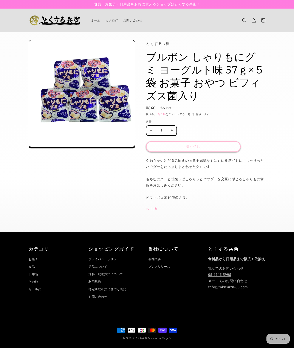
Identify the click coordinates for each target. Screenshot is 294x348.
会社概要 (154, 259)
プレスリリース (159, 266)
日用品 (33, 274)
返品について (97, 266)
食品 (32, 266)
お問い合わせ (97, 297)
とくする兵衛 (140, 338)
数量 (149, 122)
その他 (33, 281)
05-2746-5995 (219, 274)
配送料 (162, 114)
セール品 (35, 289)
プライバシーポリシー (104, 259)
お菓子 (33, 259)
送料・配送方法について (105, 274)
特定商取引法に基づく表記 (107, 289)
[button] (244, 20)
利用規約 (94, 281)
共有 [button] (154, 209)
